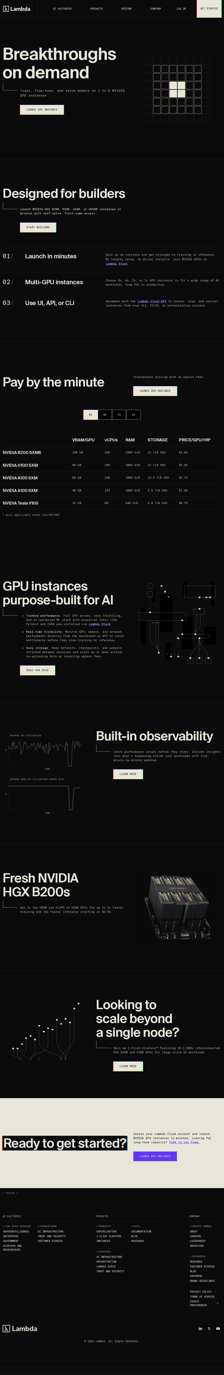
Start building (38, 227)
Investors (197, 1246)
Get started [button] (209, 8)
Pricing (126, 8)
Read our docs (37, 670)
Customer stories (50, 1241)
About (194, 1231)
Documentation (141, 1231)
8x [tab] (90, 414)
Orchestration (106, 1261)
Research (137, 1241)
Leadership (197, 1241)
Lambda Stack (117, 264)
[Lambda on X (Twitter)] (209, 1328)
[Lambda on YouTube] (217, 1328)
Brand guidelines (202, 1281)
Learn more (128, 774)
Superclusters (106, 1231)
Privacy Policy (201, 1291)
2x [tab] (119, 414)
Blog (134, 1236)
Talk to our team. (184, 1142)
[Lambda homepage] (16, 9)
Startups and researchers (12, 1247)
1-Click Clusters (108, 1236)
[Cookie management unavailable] (218, 1303)
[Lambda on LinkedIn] (200, 1328)
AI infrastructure (51, 1231)
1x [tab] (133, 414)
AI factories (62, 8)
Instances (103, 1241)
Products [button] (96, 8)
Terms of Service (202, 1296)
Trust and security (52, 1236)
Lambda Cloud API (151, 301)
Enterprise (11, 1236)
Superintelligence (16, 1231)
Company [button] (155, 8)
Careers (195, 1236)
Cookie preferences (198, 1303)
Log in (181, 8)
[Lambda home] (20, 1328)
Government (11, 1241)
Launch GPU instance (41, 109)
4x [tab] (105, 414)
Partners (196, 1276)
